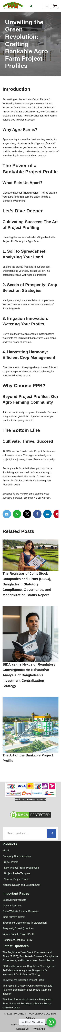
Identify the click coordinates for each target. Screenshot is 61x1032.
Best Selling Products (14, 899)
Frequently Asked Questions (18, 928)
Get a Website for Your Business (21, 911)
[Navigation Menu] (47, 6)
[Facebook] (37, 514)
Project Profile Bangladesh (35, 1013)
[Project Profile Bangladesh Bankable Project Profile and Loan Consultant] (13, 5)
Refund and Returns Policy (17, 939)
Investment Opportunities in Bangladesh (25, 922)
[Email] (7, 514)
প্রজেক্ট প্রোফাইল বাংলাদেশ (14, 916)
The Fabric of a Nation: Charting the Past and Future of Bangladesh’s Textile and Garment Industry (27, 989)
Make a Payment (12, 905)
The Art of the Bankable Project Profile (23, 979)
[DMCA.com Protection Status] (30, 817)
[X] (27, 514)
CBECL (30, 1017)
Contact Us (22, 1028)
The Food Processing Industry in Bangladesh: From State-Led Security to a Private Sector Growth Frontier (28, 1003)
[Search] (31, 6)
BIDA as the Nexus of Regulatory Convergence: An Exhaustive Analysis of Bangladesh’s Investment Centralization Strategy (29, 675)
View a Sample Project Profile (19, 934)
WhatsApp (39, 1028)
